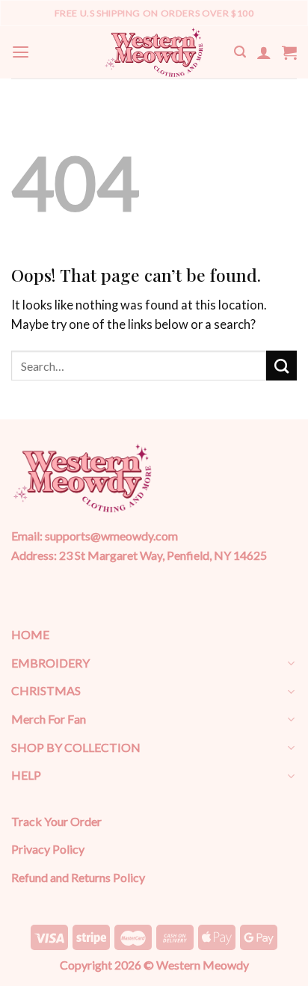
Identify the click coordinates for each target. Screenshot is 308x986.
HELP (26, 775)
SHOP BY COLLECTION (76, 747)
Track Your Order (56, 821)
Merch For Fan (48, 719)
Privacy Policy (47, 849)
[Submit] (281, 365)
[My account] (263, 52)
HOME (30, 634)
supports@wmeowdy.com (111, 536)
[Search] (240, 52)
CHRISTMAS (46, 690)
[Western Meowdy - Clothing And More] (154, 52)
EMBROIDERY (50, 663)
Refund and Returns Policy (78, 877)
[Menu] (20, 52)
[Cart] (289, 52)
